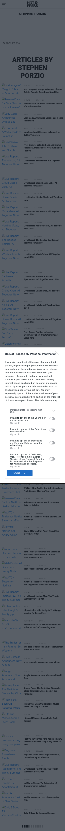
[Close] (58, 354)
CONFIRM (20, 473)
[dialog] (32, 415)
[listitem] (32, 411)
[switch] (52, 418)
